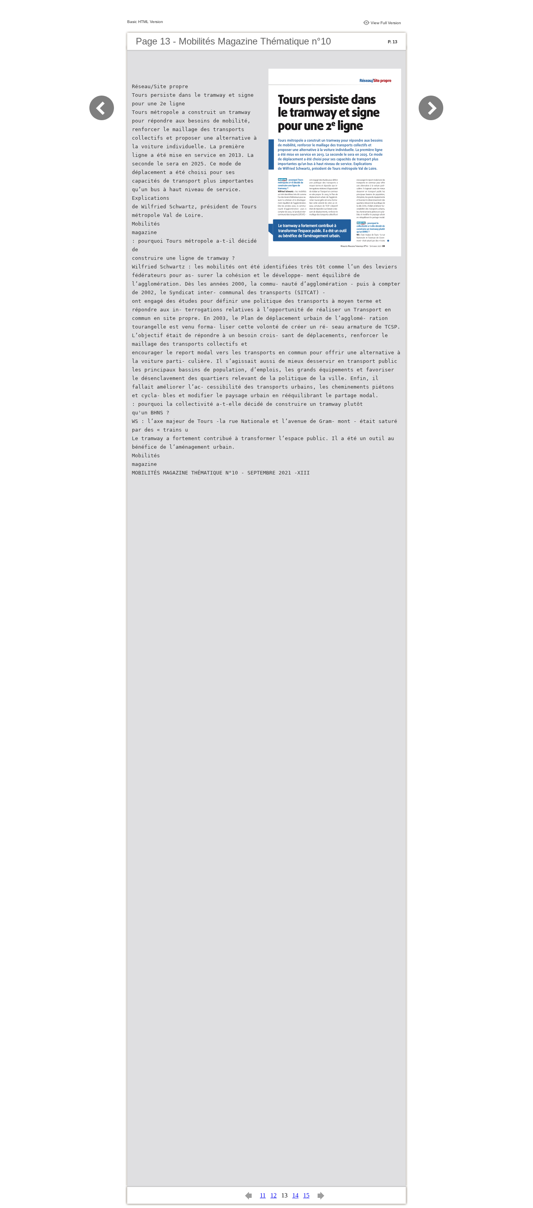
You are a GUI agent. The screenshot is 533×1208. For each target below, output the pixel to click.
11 (263, 1195)
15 (306, 1195)
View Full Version (386, 23)
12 (273, 1195)
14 (295, 1195)
